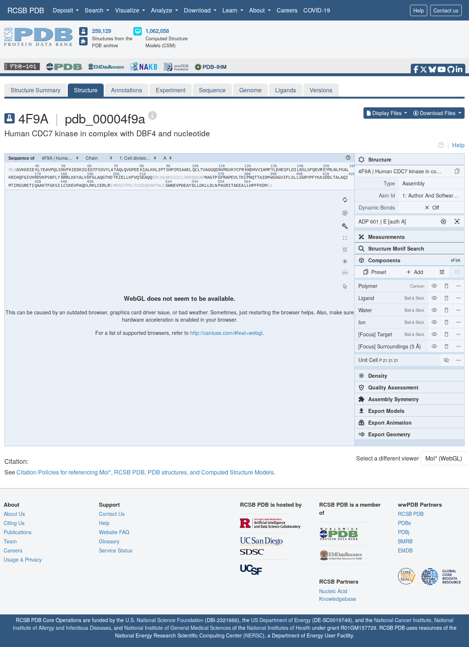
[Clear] (443, 221)
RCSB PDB (25, 10)
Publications (18, 532)
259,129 (101, 31)
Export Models (386, 410)
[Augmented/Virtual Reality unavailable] (345, 273)
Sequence (212, 90)
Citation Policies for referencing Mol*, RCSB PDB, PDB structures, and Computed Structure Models (145, 472)
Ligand (391, 298)
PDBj (403, 532)
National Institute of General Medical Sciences (177, 627)
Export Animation (390, 422)
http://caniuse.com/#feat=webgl (226, 332)
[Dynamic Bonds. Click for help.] (377, 207)
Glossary (109, 541)
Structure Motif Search (396, 248)
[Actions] (458, 286)
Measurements (386, 236)
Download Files (437, 113)
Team (10, 541)
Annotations (126, 90)
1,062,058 (157, 31)
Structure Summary (35, 90)
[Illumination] (345, 261)
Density (377, 375)
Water (391, 310)
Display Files (387, 113)
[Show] (446, 360)
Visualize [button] (128, 10)
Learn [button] (230, 10)
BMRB (405, 541)
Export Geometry (389, 434)
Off (435, 207)
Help (418, 10)
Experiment (170, 90)
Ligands (285, 90)
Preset (378, 272)
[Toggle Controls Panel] (345, 226)
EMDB (405, 550)
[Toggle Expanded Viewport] (345, 238)
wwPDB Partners (420, 504)
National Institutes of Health (279, 627)
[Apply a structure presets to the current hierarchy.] (457, 171)
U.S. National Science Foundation (164, 620)
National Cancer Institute (402, 620)
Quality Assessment (393, 387)
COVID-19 (316, 10)
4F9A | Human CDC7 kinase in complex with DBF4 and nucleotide (403, 171)
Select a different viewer (387, 458)
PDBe (404, 522)
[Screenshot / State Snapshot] (345, 213)
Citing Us (14, 522)
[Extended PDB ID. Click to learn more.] (152, 114)
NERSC (254, 635)
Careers (287, 10)
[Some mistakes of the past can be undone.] (457, 272)
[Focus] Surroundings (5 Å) (391, 347)
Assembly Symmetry (393, 399)
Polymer (391, 285)
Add (418, 272)
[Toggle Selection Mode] (345, 286)
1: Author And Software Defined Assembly (433, 195)
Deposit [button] (63, 10)
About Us (14, 513)
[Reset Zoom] (345, 200)
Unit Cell (378, 359)
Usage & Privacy (23, 559)
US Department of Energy (281, 620)
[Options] (458, 360)
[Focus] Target (391, 334)
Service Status (115, 550)
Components (414, 260)
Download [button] (198, 10)
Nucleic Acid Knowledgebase (337, 594)
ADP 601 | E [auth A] (382, 221)
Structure (85, 90)
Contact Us (112, 513)
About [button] (257, 10)
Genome (250, 90)
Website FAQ (114, 532)
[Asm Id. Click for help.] (377, 195)
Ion (391, 322)
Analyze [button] (162, 10)
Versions (321, 90)
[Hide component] (434, 286)
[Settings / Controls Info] (345, 249)
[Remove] (446, 286)
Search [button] (95, 10)
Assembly (413, 183)
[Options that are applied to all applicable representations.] (442, 272)
